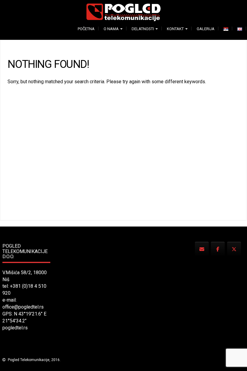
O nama (112, 29)
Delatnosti (143, 29)
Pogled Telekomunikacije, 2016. (34, 360)
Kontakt (176, 29)
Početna (86, 29)
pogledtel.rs (15, 328)
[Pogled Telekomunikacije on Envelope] (202, 249)
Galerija (205, 29)
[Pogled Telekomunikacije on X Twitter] (234, 249)
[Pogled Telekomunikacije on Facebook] (218, 249)
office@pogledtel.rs (23, 307)
